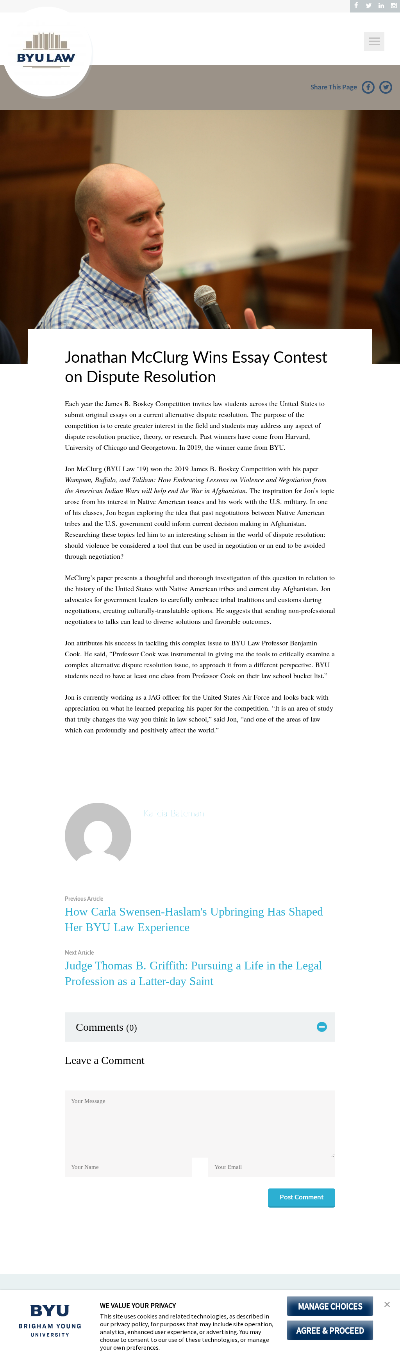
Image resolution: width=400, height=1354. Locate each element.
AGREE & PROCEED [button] (330, 1330)
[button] (387, 1304)
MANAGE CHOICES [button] (330, 1306)
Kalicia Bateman (173, 813)
